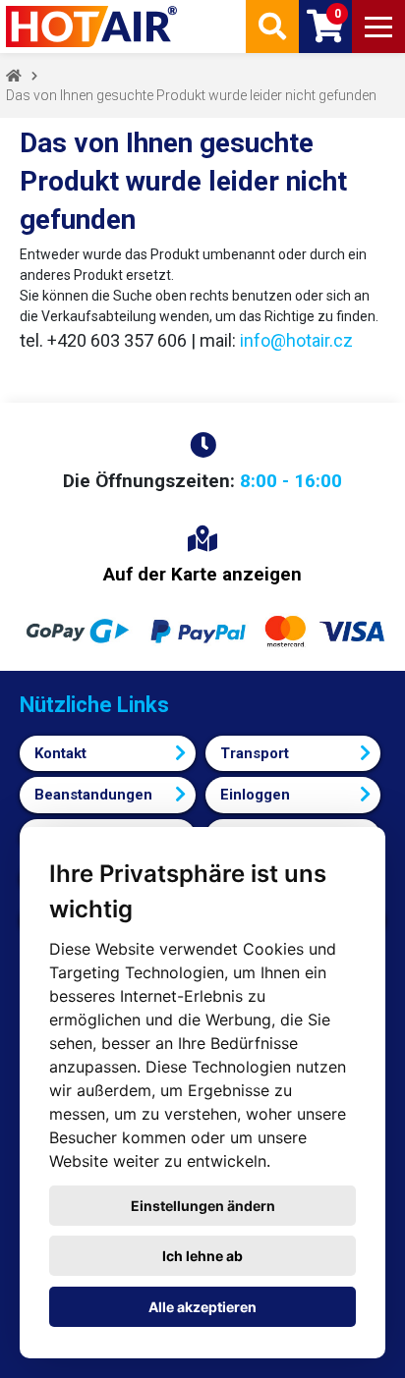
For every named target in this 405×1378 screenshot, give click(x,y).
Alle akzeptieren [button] (202, 1306)
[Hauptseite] (93, 26)
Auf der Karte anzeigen (202, 574)
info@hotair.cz (296, 340)
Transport (254, 753)
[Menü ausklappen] (378, 26)
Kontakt (60, 753)
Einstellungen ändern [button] (203, 1205)
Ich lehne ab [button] (202, 1255)
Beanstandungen (93, 794)
